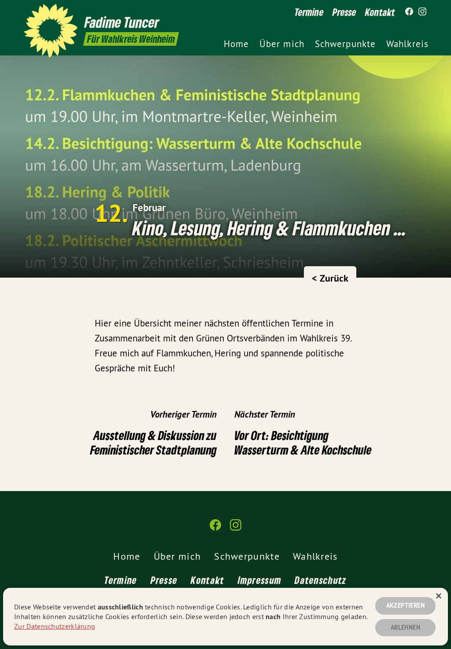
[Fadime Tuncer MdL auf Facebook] (409, 11)
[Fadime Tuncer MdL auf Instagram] (422, 11)
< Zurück (330, 278)
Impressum (260, 580)
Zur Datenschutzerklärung (54, 626)
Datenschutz (320, 580)
